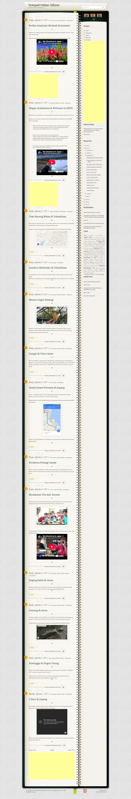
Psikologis (92, 260)
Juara (104, 248)
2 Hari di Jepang (38, 699)
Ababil (85, 235)
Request (87, 35)
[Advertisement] (43, 86)
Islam (51, 262)
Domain (95, 243)
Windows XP (86, 272)
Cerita (54, 20)
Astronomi (98, 237)
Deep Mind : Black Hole (89, 295)
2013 (86, 199)
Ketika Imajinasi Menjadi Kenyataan (49, 25)
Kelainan (86, 249)
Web (96, 271)
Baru (99, 239)
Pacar (91, 256)
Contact (94, 19)
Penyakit (101, 257)
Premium (85, 260)
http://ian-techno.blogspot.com (92, 130)
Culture (52, 489)
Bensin (90, 241)
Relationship (86, 262)
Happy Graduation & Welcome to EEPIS (51, 108)
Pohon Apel (96, 259)
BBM (86, 241)
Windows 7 (101, 271)
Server (89, 263)
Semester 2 (101, 262)
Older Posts (71, 750)
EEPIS (101, 243)
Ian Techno (88, 40)
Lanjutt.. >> (33, 251)
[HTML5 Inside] (85, 791)
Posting (101, 259)
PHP (91, 259)
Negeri (98, 254)
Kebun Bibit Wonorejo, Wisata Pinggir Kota (94, 223)
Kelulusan (52, 103)
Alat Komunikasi (99, 235)
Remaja (91, 262)
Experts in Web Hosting (101, 792)
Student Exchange (61, 294)
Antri (93, 237)
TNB (64, 790)
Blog (94, 241)
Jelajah (90, 248)
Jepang (51, 211)
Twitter (85, 271)
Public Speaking (99, 260)
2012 (86, 202)
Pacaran (96, 256)
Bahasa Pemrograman (89, 239)
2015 (86, 148)
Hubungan (99, 244)
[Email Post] (63, 71)
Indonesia (92, 246)
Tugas (101, 269)
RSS (99, 15)
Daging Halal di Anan (41, 580)
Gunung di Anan (38, 610)
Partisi (102, 256)
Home (52, 750)
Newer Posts (32, 750)
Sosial (92, 266)
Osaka (57, 20)
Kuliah (101, 251)
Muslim (58, 573)
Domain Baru (87, 284)
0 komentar (69, 20)
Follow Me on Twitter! (86, 15)
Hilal (94, 244)
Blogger (102, 274)
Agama (91, 235)
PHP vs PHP (87, 292)
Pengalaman (62, 20)
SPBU (96, 266)
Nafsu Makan (92, 254)
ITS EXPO (86, 248)
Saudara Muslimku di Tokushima (48, 267)
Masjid (95, 253)
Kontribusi (92, 251)
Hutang (103, 244)
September (89, 155)
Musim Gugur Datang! (41, 299)
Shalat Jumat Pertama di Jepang (47, 387)
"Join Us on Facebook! (93, 15)
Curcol (90, 243)
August (88, 193)
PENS (62, 103)
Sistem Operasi (86, 266)
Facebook (85, 244)
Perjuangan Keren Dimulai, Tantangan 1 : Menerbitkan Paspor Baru (93, 227)
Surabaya (97, 268)
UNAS (93, 271)
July (88, 196)
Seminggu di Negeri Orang (44, 663)
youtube (68, 619)
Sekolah (96, 262)
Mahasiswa (58, 103)
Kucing (97, 251)
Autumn (55, 294)
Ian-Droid (87, 246)
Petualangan (63, 211)
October (89, 153)
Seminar (85, 263)
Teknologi (90, 269)
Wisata (91, 272)
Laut (84, 253)
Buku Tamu (88, 37)
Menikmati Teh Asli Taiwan (44, 494)
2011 (86, 204)
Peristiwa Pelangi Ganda (42, 462)
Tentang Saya (89, 33)
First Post (86, 220)
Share (93, 263)
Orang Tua (103, 254)
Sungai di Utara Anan (41, 353)
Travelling (96, 269)
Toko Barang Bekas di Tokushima (47, 216)
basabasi (103, 239)
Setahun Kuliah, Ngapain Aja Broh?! (92, 212)
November (89, 150)
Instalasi (97, 246)
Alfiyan (33, 792)
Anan (51, 20)
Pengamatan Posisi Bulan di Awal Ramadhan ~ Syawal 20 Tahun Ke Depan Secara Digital (94, 216)
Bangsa (95, 239)
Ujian (89, 271)
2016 (86, 145)
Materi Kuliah (102, 253)
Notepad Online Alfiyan (43, 5)
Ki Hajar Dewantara (99, 249)
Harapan (90, 244)
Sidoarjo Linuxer (100, 263)
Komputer (86, 251)
